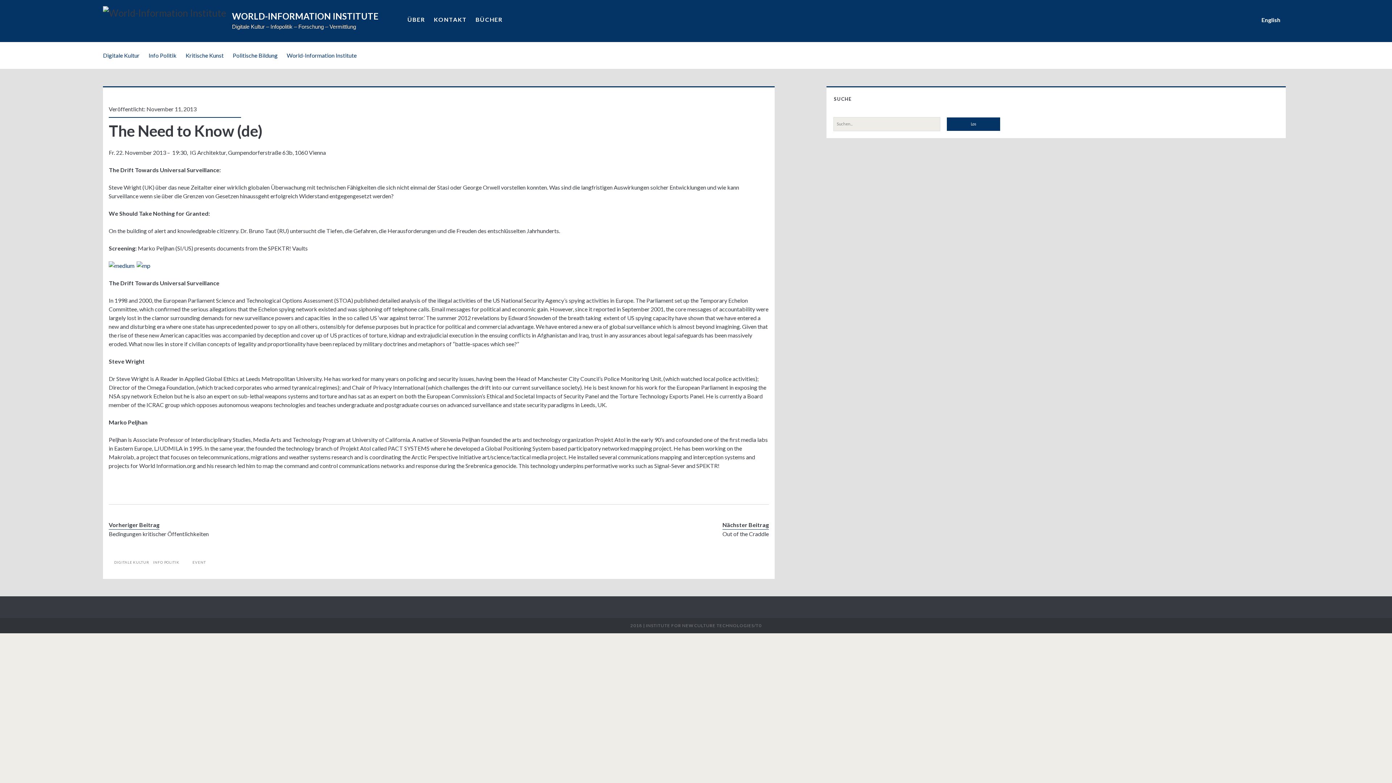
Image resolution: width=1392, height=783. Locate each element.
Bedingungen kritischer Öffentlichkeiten (159, 533)
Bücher (489, 19)
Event (199, 562)
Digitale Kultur (121, 55)
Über (416, 19)
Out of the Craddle (745, 533)
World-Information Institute (322, 55)
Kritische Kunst (205, 55)
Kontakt (450, 19)
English (1271, 19)
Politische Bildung (255, 55)
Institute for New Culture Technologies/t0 (703, 625)
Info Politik (163, 55)
